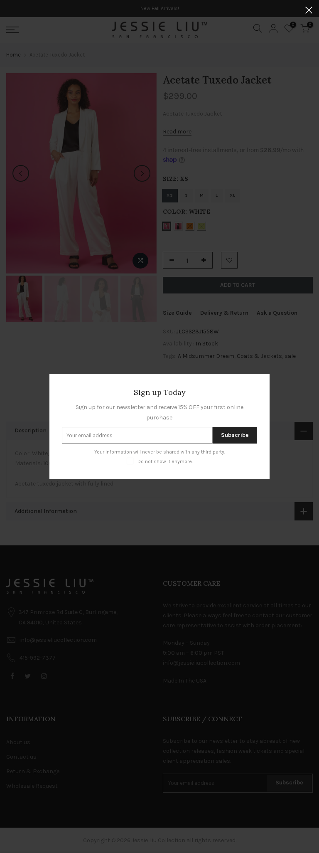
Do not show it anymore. (165, 461)
